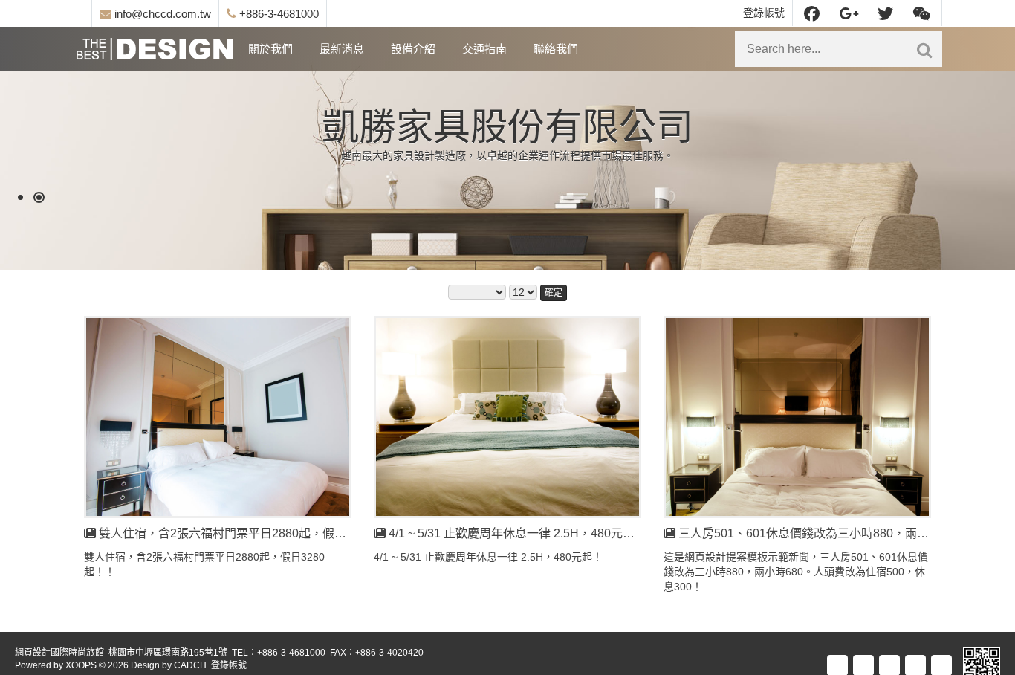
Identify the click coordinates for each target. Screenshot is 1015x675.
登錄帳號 (764, 13)
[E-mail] (917, 664)
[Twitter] (885, 13)
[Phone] (943, 664)
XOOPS (81, 665)
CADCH (190, 665)
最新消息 (342, 48)
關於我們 (270, 48)
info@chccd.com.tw (161, 13)
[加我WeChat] (921, 13)
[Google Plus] (848, 13)
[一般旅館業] (154, 49)
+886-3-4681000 (277, 13)
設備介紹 (413, 48)
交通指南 (484, 48)
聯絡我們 (556, 48)
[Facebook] (812, 13)
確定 (553, 293)
